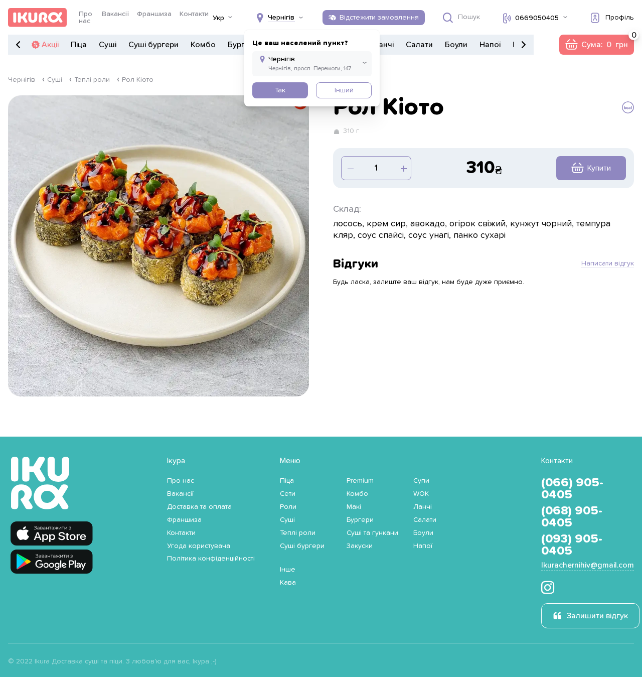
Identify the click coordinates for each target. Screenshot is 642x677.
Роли (288, 506)
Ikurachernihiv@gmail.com (587, 565)
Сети (287, 493)
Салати (419, 45)
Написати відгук (607, 263)
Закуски (360, 546)
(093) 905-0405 (571, 545)
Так (280, 90)
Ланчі (383, 45)
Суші (107, 45)
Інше (287, 569)
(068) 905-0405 (571, 517)
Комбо (203, 45)
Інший (344, 90)
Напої (490, 45)
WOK (421, 493)
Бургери (243, 45)
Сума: (596, 45)
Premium (360, 480)
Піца (79, 45)
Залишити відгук (597, 616)
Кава (288, 582)
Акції (50, 45)
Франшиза (154, 14)
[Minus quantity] (403, 168)
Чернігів (21, 79)
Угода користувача (198, 546)
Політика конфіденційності (211, 558)
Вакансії (115, 14)
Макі (354, 506)
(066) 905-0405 (572, 489)
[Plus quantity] (350, 168)
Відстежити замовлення (379, 17)
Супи (421, 480)
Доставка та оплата (199, 506)
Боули (456, 45)
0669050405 (537, 18)
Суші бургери (153, 45)
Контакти (194, 14)
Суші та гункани (372, 532)
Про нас (85, 18)
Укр (218, 18)
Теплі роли (92, 79)
